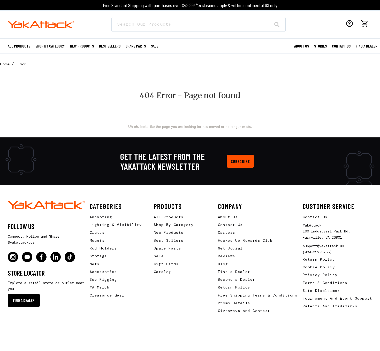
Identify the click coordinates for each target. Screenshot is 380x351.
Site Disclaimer (321, 290)
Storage (98, 256)
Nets (95, 264)
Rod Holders (103, 248)
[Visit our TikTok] (70, 257)
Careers (226, 232)
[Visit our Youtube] (27, 257)
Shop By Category (174, 224)
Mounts (97, 240)
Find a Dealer (366, 45)
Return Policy (234, 287)
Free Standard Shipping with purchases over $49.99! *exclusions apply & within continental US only (190, 5)
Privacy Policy (320, 274)
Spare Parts (136, 45)
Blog (223, 264)
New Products (82, 45)
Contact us (341, 45)
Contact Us (230, 224)
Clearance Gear (107, 295)
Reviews (226, 256)
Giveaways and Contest (244, 310)
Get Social (230, 248)
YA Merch (100, 287)
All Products (19, 45)
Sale (159, 256)
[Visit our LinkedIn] (55, 257)
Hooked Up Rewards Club (245, 240)
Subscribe (240, 161)
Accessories (103, 271)
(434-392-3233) (317, 252)
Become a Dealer (236, 279)
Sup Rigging (103, 279)
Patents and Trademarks (330, 306)
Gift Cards (166, 264)
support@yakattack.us (323, 246)
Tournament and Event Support (337, 298)
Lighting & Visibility (116, 224)
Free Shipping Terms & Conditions (258, 295)
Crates (97, 232)
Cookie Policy (319, 267)
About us (301, 45)
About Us (228, 217)
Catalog (162, 271)
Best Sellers (109, 45)
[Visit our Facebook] (41, 257)
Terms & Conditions (325, 282)
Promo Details (234, 303)
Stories (320, 45)
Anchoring (101, 217)
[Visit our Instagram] (13, 257)
